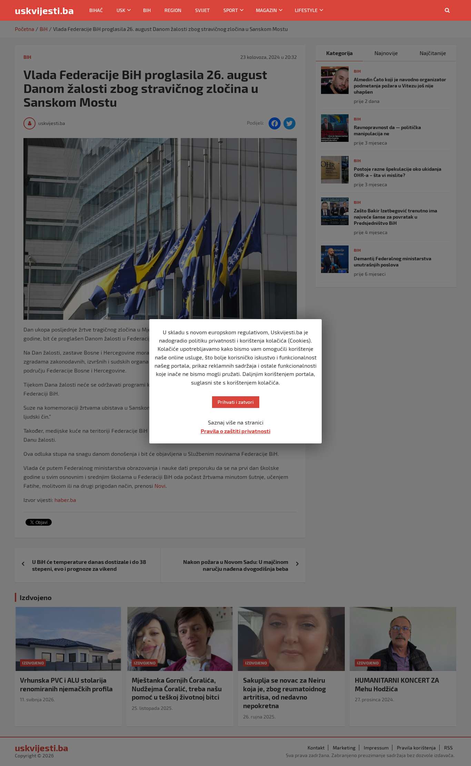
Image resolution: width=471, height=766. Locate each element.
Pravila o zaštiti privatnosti (235, 431)
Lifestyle (306, 10)
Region (172, 10)
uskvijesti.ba (44, 10)
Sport (230, 10)
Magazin (266, 10)
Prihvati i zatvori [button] (236, 402)
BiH (147, 10)
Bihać (96, 10)
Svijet (202, 10)
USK (121, 10)
